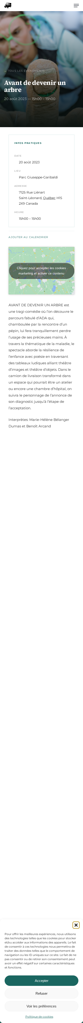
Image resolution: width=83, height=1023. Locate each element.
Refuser (41, 993)
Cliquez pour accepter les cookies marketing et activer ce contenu (41, 270)
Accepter (41, 981)
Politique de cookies (39, 1016)
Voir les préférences (41, 1006)
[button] (76, 925)
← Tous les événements (24, 70)
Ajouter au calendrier (28, 237)
